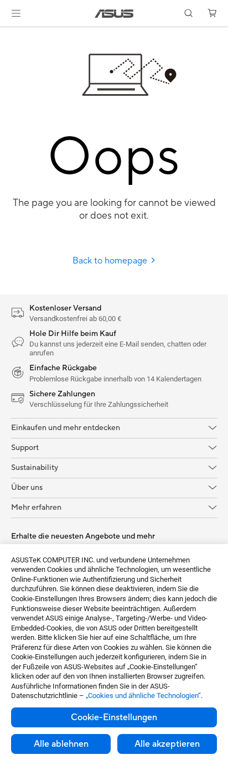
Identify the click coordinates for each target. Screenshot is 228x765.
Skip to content (6, 34)
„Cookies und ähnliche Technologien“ (143, 695)
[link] (114, 13)
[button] (16, 13)
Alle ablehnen (61, 744)
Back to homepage (110, 260)
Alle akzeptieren (167, 744)
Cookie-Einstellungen (114, 717)
